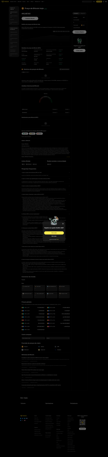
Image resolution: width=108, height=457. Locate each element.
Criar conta (54, 232)
